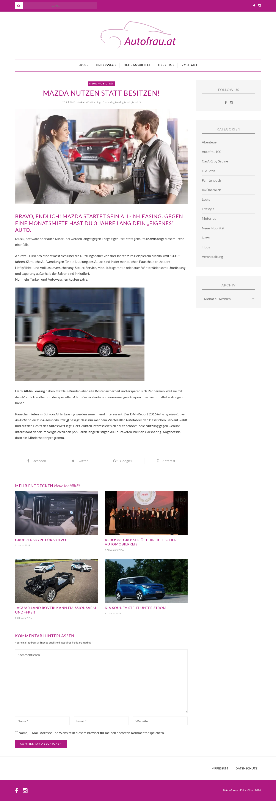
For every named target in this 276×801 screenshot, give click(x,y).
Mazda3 (136, 102)
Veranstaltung (212, 256)
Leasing (119, 102)
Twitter (82, 461)
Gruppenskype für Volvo (40, 540)
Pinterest (168, 461)
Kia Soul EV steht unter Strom (135, 608)
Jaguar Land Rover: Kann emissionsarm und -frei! (55, 610)
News (206, 237)
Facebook (38, 461)
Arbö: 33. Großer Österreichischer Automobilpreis (141, 542)
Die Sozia (208, 171)
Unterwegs (106, 65)
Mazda (127, 102)
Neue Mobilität (137, 65)
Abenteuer (210, 142)
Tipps (206, 247)
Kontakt (190, 65)
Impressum (219, 768)
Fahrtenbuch (211, 180)
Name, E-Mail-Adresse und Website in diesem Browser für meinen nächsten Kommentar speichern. (92, 733)
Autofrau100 (211, 151)
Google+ (126, 461)
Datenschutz (246, 768)
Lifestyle (208, 209)
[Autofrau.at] (138, 35)
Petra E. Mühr (88, 102)
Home (83, 65)
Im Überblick (211, 190)
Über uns (166, 65)
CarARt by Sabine (215, 161)
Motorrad (209, 218)
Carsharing (108, 102)
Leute (206, 199)
